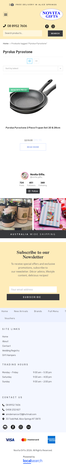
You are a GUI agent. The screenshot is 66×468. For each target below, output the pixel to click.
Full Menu (53, 311)
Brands (38, 311)
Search (55, 33)
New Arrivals (21, 311)
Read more (33, 147)
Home (6, 43)
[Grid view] (29, 61)
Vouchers (10, 318)
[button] (5, 14)
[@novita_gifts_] (25, 176)
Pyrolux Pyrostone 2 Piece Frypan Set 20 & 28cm (33, 127)
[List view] (36, 61)
